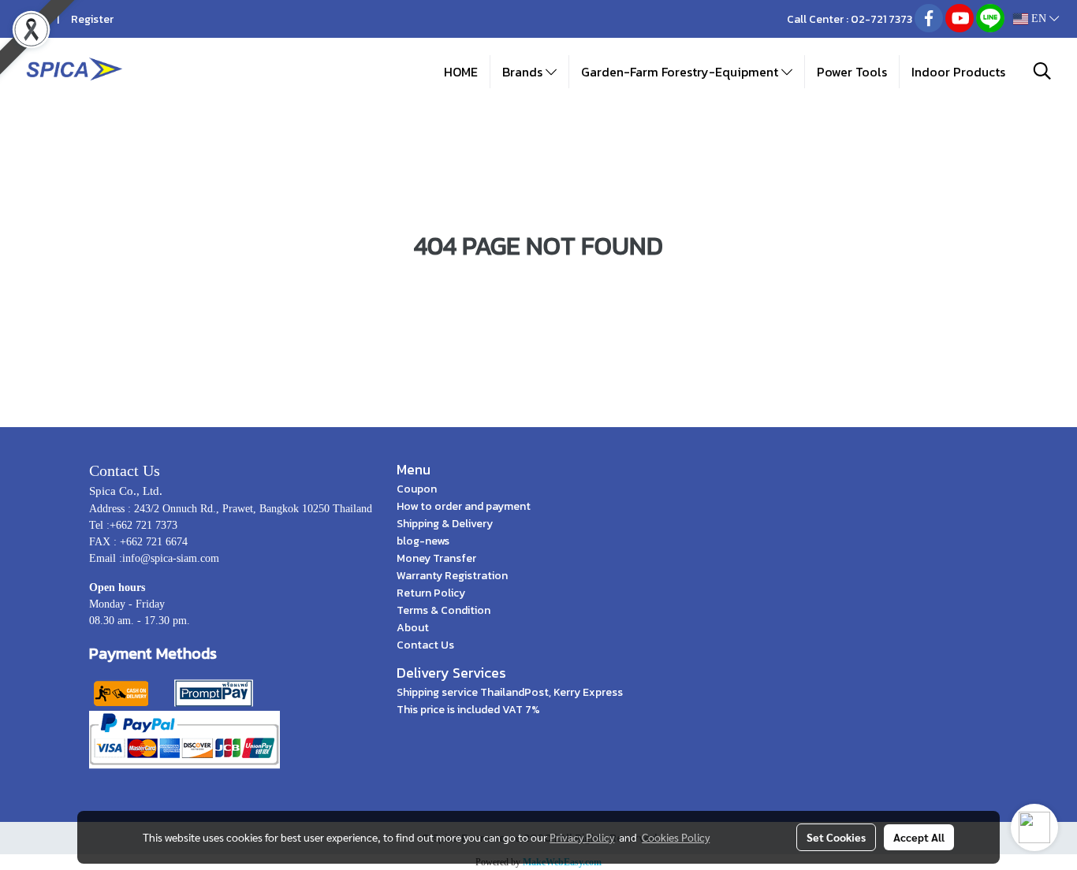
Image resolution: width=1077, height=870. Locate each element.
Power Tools (852, 71)
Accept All (919, 837)
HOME (461, 71)
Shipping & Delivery (445, 523)
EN (1038, 18)
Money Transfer (436, 558)
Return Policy (431, 593)
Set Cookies (836, 837)
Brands (524, 71)
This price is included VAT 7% (468, 709)
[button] (1042, 71)
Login (32, 19)
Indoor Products (958, 71)
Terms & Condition (443, 610)
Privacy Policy (582, 837)
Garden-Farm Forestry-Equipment (681, 71)
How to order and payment (464, 506)
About (413, 627)
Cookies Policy (676, 837)
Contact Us (425, 645)
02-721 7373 (881, 19)
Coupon (417, 489)
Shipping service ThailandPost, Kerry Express (510, 692)
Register (92, 19)
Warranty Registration (452, 575)
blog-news (423, 541)
